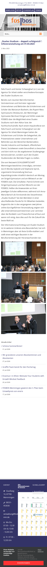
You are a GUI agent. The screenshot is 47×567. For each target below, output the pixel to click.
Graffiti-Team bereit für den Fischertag (19, 367)
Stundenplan (38, 500)
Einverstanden (23, 563)
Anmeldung (38, 491)
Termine (37, 505)
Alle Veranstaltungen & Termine (23, 486)
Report (37, 496)
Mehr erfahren (41, 550)
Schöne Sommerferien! (12, 346)
